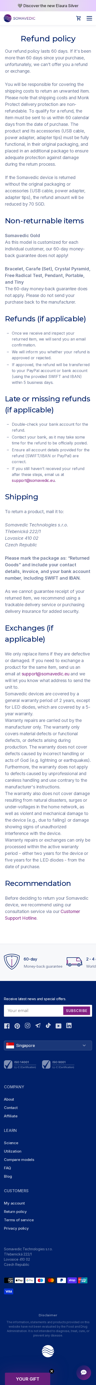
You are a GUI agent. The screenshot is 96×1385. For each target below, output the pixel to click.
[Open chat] (83, 1372)
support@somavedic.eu (33, 480)
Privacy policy (16, 1228)
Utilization (12, 1151)
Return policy (15, 1211)
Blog (8, 1176)
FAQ (7, 1168)
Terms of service (19, 1220)
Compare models (19, 1159)
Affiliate (10, 1116)
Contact (11, 1107)
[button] (27, 1379)
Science (11, 1143)
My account (14, 1203)
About (9, 1099)
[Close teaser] (51, 1371)
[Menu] (88, 18)
